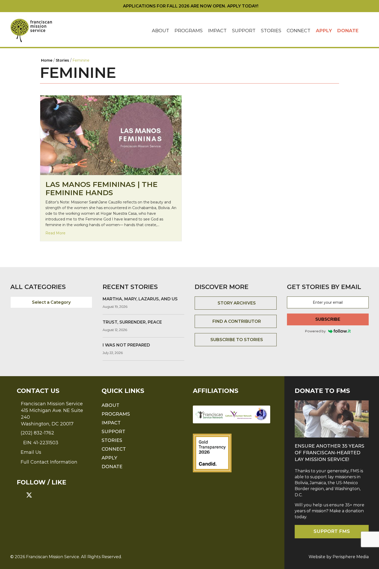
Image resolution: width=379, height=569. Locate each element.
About (160, 31)
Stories (271, 31)
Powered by (315, 331)
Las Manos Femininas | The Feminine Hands (101, 188)
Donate (348, 31)
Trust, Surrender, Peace (132, 322)
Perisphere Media (351, 556)
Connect (298, 31)
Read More (55, 232)
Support (244, 31)
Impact (217, 31)
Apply (324, 31)
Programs (189, 31)
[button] (365, 31)
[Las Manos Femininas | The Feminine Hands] (111, 135)
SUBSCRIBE (327, 319)
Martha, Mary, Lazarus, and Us (140, 298)
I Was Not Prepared (126, 345)
